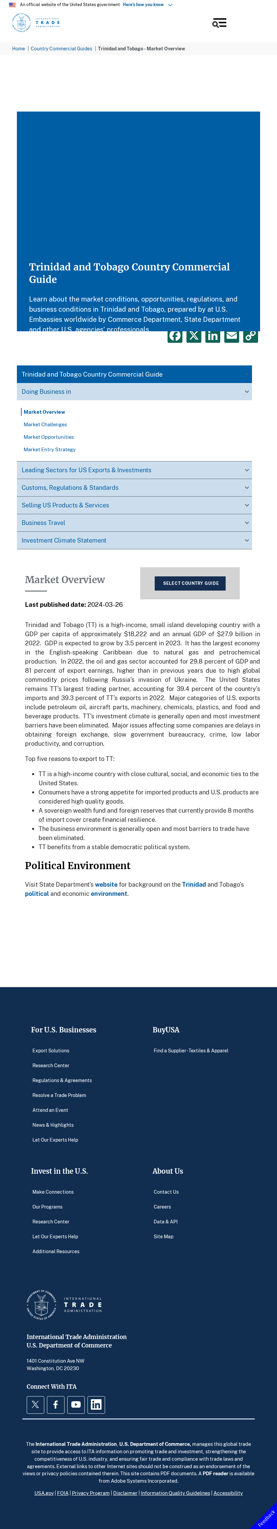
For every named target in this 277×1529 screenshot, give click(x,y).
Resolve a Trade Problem (59, 1095)
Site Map (163, 1236)
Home (18, 48)
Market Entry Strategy (50, 449)
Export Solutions (50, 1050)
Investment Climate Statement (64, 540)
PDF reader (215, 1473)
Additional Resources (55, 1251)
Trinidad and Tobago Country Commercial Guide (92, 374)
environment (109, 893)
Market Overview (44, 412)
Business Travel (43, 522)
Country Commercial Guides (61, 48)
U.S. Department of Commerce (154, 1444)
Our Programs (47, 1207)
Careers (162, 1207)
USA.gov (44, 1493)
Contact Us (166, 1192)
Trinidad (194, 884)
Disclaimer (125, 1493)
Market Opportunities (49, 437)
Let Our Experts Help (55, 1140)
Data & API (166, 1221)
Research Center (50, 1065)
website (106, 884)
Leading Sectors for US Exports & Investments (86, 470)
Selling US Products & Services (65, 505)
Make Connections (53, 1192)
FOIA (63, 1493)
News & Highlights (53, 1125)
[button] (219, 24)
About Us (168, 1171)
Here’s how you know (145, 4)
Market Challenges (45, 424)
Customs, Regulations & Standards (70, 487)
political (37, 893)
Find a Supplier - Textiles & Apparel (191, 1050)
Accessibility (228, 1493)
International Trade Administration (76, 1444)
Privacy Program (91, 1493)
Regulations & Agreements (62, 1080)
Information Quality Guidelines (175, 1493)
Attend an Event (50, 1110)
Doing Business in (46, 391)
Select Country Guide (191, 583)
